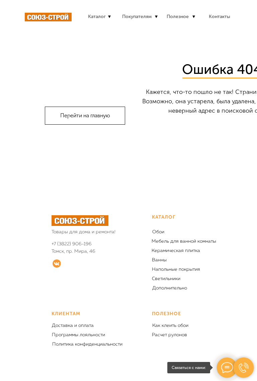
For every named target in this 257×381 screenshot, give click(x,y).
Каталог (97, 16)
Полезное (178, 16)
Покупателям (137, 16)
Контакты (219, 16)
